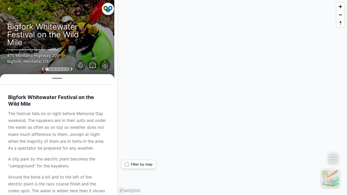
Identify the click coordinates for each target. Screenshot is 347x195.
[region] (232, 97)
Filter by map (141, 164)
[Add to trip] (92, 65)
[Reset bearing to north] (340, 23)
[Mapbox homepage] (129, 190)
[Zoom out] (340, 15)
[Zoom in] (340, 7)
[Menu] (108, 9)
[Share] (105, 65)
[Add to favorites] (80, 65)
